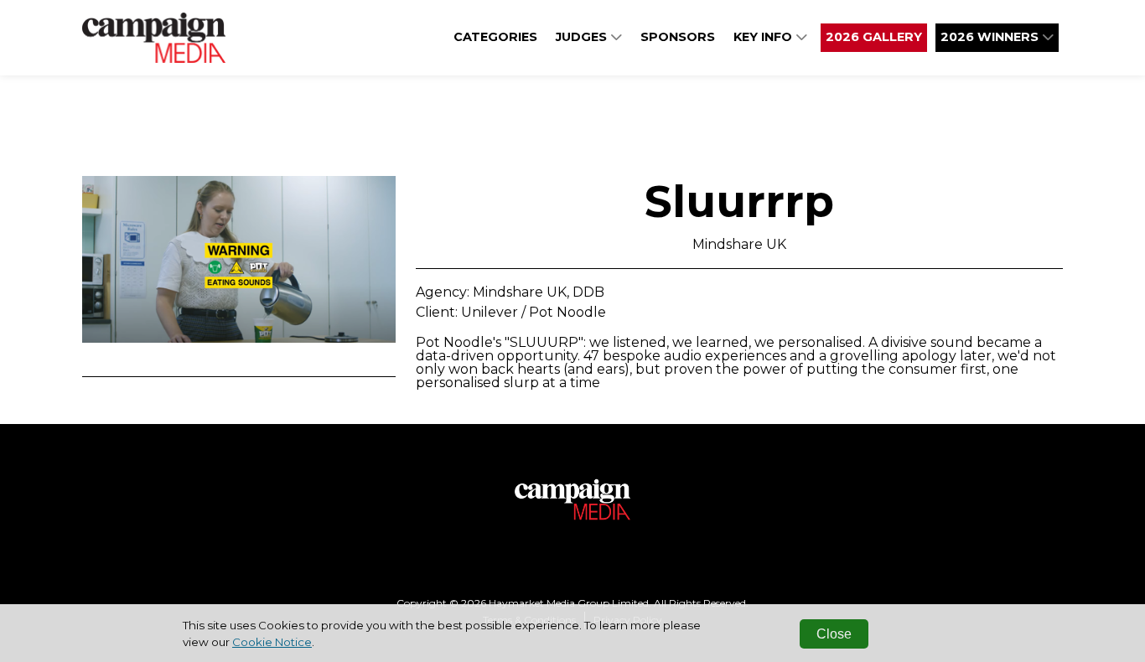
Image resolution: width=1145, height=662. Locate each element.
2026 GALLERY (874, 36)
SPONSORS (677, 36)
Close (834, 634)
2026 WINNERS (991, 36)
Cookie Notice (272, 642)
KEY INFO (764, 36)
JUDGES (583, 36)
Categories (495, 36)
